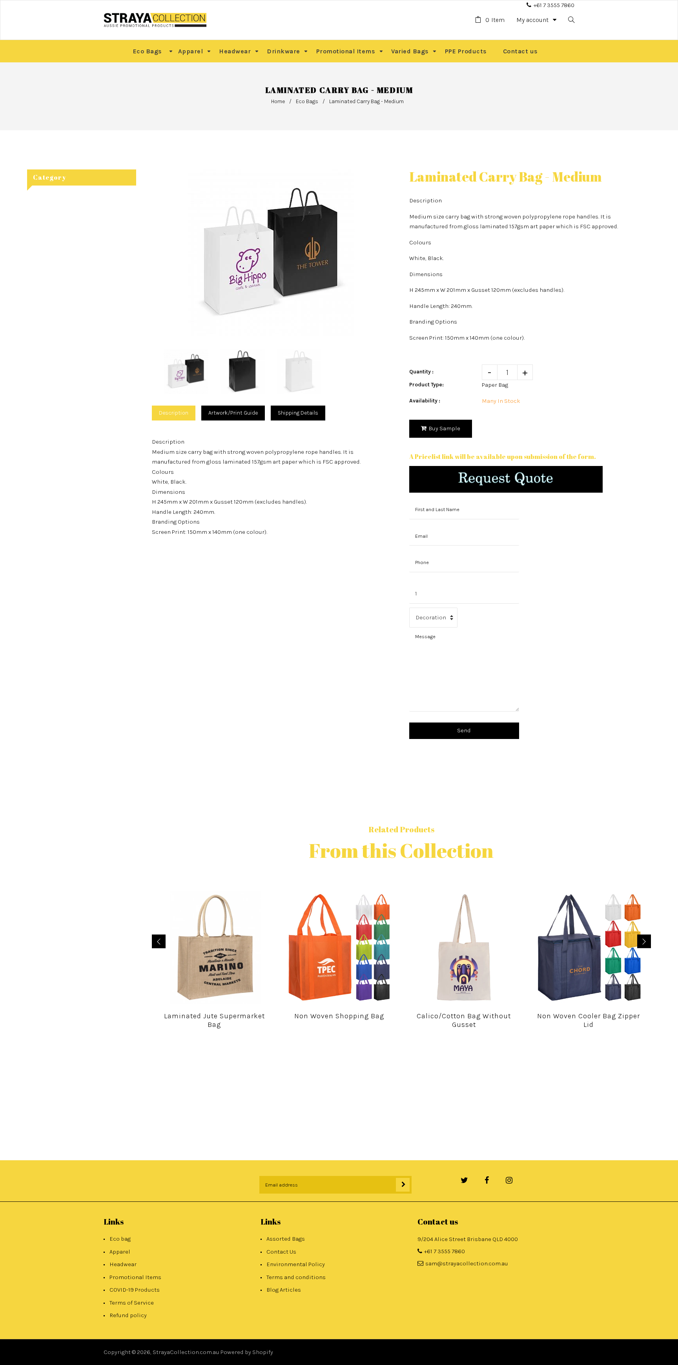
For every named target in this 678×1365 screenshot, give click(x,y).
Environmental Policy (295, 1264)
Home (278, 101)
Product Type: (426, 384)
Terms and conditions (296, 1277)
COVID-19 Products (134, 1289)
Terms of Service (131, 1302)
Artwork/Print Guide (233, 413)
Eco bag (120, 1238)
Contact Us (281, 1251)
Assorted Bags (285, 1238)
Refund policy (128, 1315)
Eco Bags (307, 101)
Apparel (119, 1251)
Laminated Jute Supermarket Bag (214, 1020)
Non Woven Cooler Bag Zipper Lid (588, 1020)
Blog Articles (283, 1289)
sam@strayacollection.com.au (466, 1263)
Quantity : (421, 371)
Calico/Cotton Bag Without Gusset (464, 1020)
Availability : (424, 400)
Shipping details (298, 413)
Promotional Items (135, 1277)
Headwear (123, 1264)
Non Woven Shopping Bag (339, 1016)
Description (173, 413)
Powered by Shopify (247, 1352)
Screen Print (168, 531)
